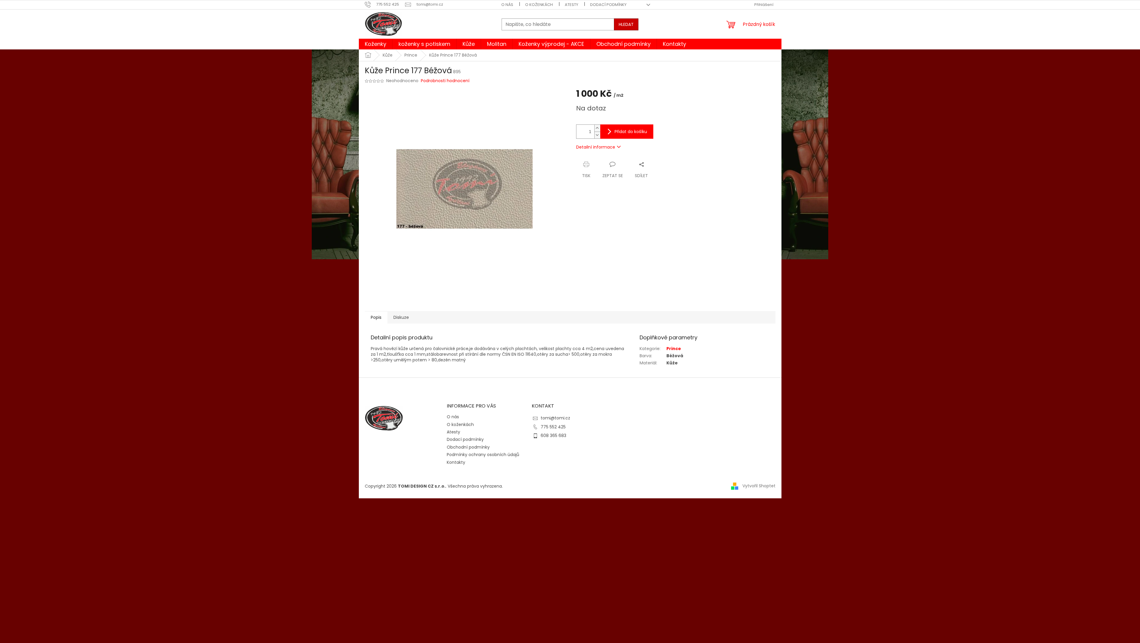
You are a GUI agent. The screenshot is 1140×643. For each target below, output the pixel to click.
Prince (673, 349)
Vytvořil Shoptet (758, 486)
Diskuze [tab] (401, 317)
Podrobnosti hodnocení (445, 81)
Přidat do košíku (631, 132)
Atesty (571, 4)
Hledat (626, 24)
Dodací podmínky (608, 4)
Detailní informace (595, 147)
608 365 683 (553, 435)
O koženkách (539, 4)
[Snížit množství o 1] (597, 135)
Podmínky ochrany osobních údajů (483, 455)
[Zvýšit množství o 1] (597, 128)
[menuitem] (375, 44)
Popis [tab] (376, 317)
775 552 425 (553, 427)
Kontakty (456, 462)
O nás (507, 4)
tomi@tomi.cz (555, 418)
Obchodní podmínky (468, 447)
